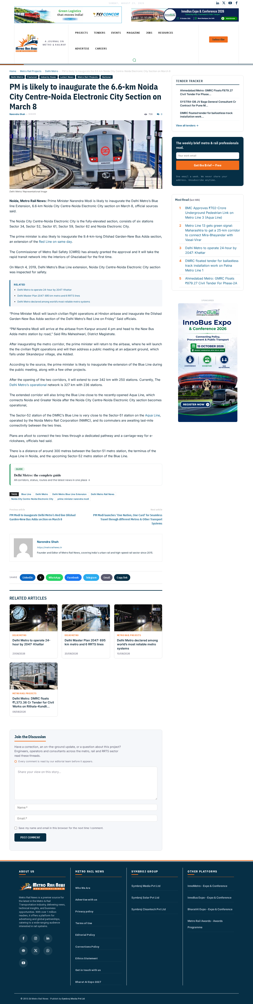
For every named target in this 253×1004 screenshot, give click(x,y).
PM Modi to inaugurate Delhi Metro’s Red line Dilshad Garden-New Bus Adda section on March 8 (42, 517)
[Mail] (23, 950)
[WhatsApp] (47, 950)
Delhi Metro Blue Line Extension (69, 494)
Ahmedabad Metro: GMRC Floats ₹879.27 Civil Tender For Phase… (206, 92)
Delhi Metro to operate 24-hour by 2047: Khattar (44, 289)
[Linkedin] (47, 938)
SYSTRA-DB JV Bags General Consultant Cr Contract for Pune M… (208, 103)
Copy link (122, 577)
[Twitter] (224, 3)
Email (107, 577)
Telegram (91, 577)
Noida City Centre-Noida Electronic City (32, 499)
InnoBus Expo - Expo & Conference (209, 897)
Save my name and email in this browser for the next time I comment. (61, 828)
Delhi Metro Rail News (102, 494)
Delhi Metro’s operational (28, 385)
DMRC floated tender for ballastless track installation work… (206, 114)
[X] (35, 950)
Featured (32, 77)
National (106, 77)
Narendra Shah (17, 114)
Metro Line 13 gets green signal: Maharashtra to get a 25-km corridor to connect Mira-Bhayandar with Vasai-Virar (212, 233)
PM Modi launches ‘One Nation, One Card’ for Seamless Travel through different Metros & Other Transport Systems (127, 519)
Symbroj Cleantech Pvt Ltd (148, 909)
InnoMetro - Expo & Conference (207, 885)
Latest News (67, 77)
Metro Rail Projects (30, 71)
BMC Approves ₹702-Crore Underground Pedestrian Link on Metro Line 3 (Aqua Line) (209, 212)
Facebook (73, 577)
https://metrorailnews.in (49, 547)
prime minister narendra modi (73, 499)
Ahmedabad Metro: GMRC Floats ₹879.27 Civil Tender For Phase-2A (211, 280)
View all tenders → (187, 125)
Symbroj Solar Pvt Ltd (145, 897)
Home (12, 71)
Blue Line (26, 494)
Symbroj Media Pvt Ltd (145, 885)
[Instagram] (35, 938)
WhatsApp (54, 577)
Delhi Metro (51, 71)
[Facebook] (236, 3)
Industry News (48, 77)
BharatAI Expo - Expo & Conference (210, 909)
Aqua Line (152, 415)
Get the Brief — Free (207, 165)
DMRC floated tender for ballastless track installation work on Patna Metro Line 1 (211, 265)
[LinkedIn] (217, 3)
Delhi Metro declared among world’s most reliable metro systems (53, 301)
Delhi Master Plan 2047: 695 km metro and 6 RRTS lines (48, 295)
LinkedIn (28, 577)
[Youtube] (230, 3)
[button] (134, 60)
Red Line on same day (55, 242)
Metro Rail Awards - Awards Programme (205, 924)
